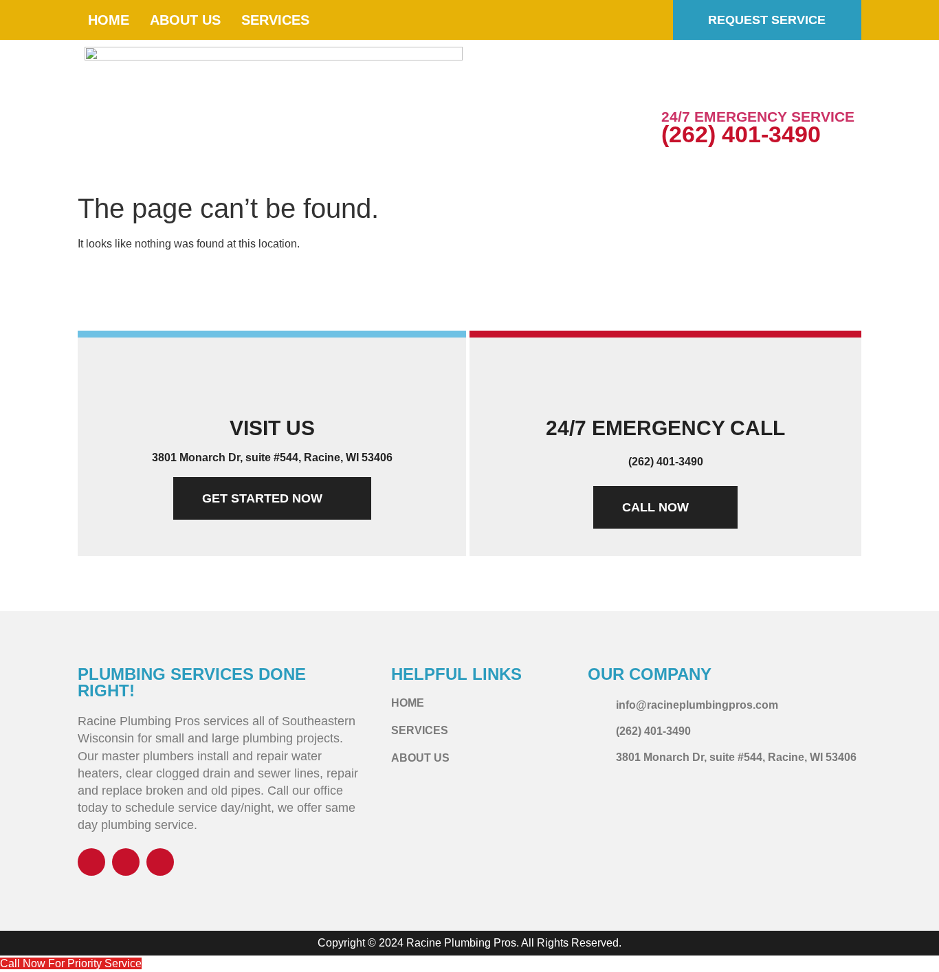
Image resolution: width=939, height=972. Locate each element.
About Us (185, 19)
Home (108, 19)
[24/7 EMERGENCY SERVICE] (678, 86)
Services (275, 19)
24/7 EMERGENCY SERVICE (757, 116)
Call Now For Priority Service (71, 963)
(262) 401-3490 (741, 134)
